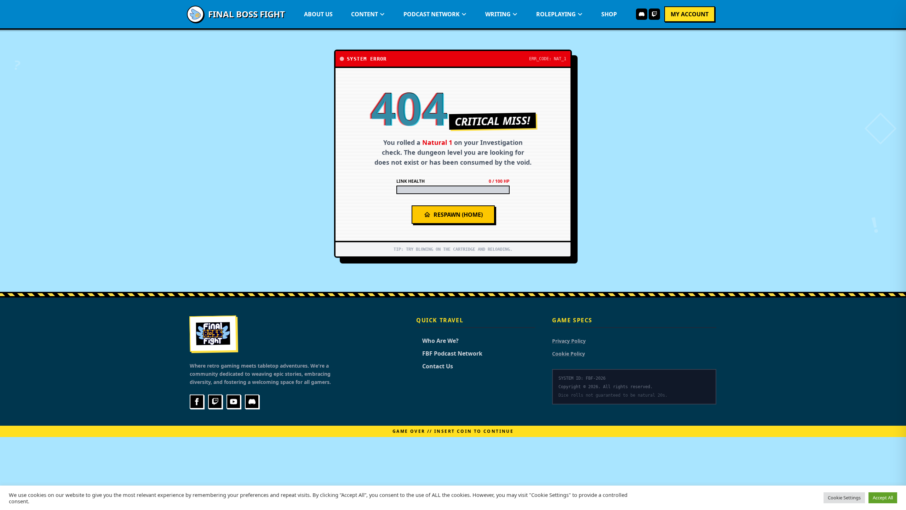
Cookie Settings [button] (844, 497)
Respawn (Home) (458, 215)
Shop (609, 14)
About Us (318, 14)
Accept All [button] (883, 497)
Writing (498, 14)
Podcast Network (431, 14)
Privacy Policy (569, 341)
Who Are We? (437, 341)
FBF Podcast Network (449, 353)
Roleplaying (556, 14)
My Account (690, 14)
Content (364, 14)
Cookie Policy (568, 353)
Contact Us (434, 366)
